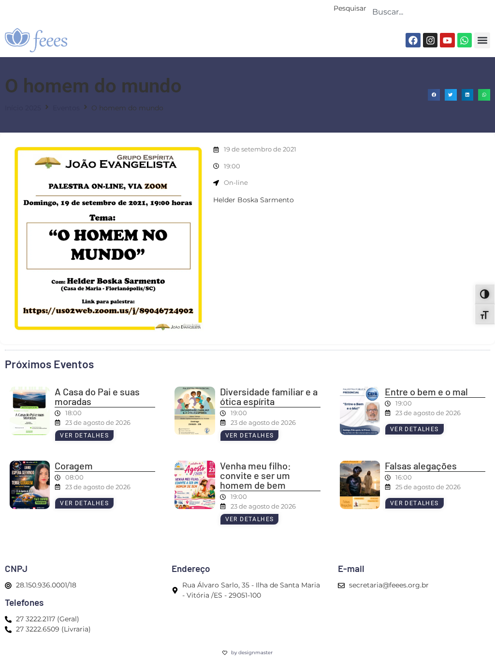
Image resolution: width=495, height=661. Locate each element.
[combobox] (428, 11)
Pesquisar (350, 9)
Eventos (66, 108)
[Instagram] (430, 40)
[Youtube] (447, 40)
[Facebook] (413, 40)
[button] (482, 40)
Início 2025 (23, 108)
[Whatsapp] (464, 40)
